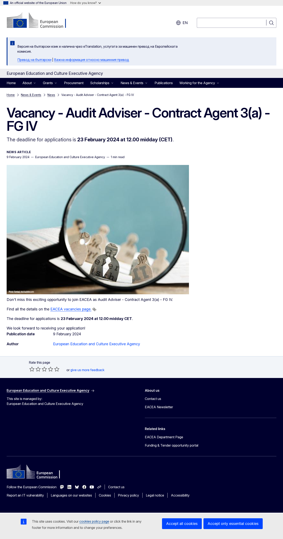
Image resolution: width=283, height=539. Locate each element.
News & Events (31, 95)
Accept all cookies (182, 523)
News (51, 95)
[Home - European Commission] (40, 20)
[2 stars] (35, 369)
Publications (164, 83)
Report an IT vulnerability (25, 495)
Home (11, 83)
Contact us (153, 399)
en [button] (185, 23)
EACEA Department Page (164, 437)
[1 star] (32, 369)
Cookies (105, 495)
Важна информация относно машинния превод (91, 60)
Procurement (73, 83)
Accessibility (180, 495)
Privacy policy (128, 495)
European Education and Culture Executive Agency (96, 344)
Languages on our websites (71, 495)
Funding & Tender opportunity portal (171, 445)
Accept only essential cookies (233, 523)
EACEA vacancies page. (70, 309)
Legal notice (155, 495)
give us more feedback (87, 370)
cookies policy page (94, 521)
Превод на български (34, 60)
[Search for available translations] (94, 309)
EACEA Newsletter (159, 407)
